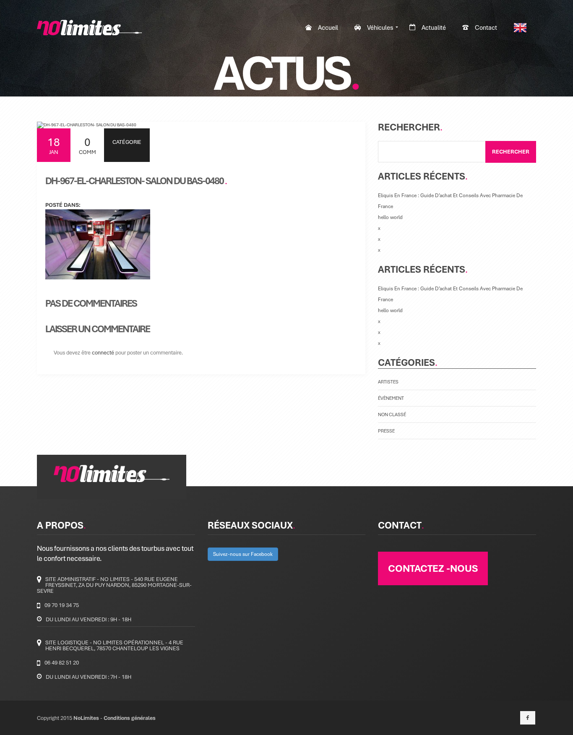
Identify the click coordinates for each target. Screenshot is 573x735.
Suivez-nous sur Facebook (243, 554)
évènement (391, 398)
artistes (388, 381)
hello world (390, 217)
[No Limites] (89, 27)
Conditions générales (130, 718)
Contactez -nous (433, 568)
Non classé (392, 414)
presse (386, 430)
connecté (103, 352)
